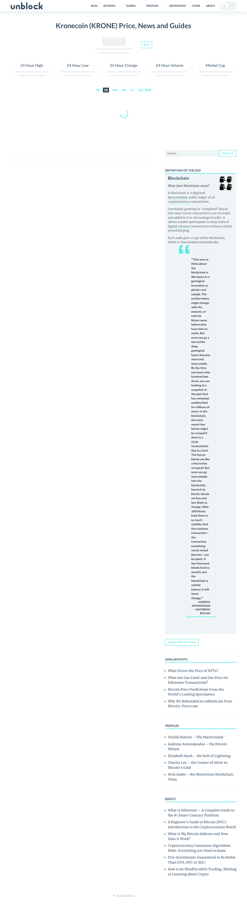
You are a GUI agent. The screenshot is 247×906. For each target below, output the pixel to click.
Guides (131, 5)
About (210, 5)
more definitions (182, 642)
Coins (196, 5)
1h (98, 90)
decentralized (177, 197)
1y (132, 90)
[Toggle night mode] (228, 6)
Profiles (152, 5)
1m (124, 90)
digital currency (179, 226)
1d (106, 90)
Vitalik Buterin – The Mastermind (195, 737)
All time (145, 90)
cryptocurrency (179, 201)
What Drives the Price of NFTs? (193, 671)
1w (114, 90)
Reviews (109, 5)
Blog (94, 5)
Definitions (177, 5)
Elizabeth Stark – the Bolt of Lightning (199, 756)
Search (228, 153)
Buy (147, 44)
